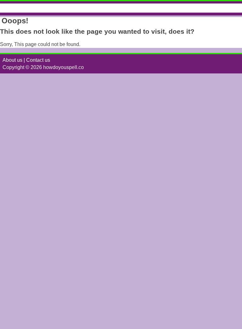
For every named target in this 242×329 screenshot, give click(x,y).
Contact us (38, 60)
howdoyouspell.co (32, 8)
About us (12, 60)
